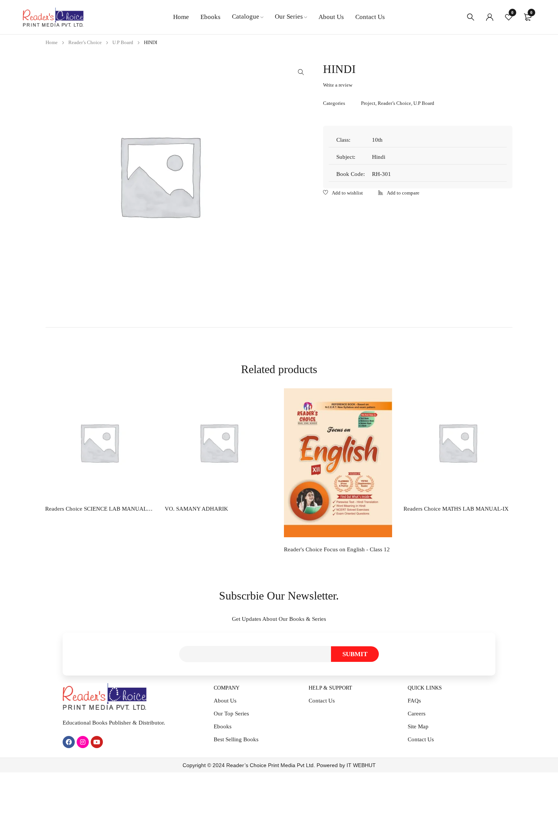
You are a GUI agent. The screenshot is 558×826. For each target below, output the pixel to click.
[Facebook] (69, 742)
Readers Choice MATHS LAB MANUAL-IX (456, 509)
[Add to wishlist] (343, 193)
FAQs (414, 701)
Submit (354, 654)
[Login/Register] (489, 17)
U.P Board (122, 42)
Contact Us (322, 701)
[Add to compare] (398, 193)
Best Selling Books (236, 739)
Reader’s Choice (85, 42)
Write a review (337, 85)
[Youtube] (97, 742)
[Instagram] (83, 742)
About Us (225, 701)
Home (52, 42)
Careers (417, 713)
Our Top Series (231, 713)
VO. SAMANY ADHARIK (196, 509)
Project (368, 103)
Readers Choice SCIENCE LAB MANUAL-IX (99, 509)
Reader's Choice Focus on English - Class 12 (337, 549)
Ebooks (223, 726)
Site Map (418, 726)
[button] (301, 72)
